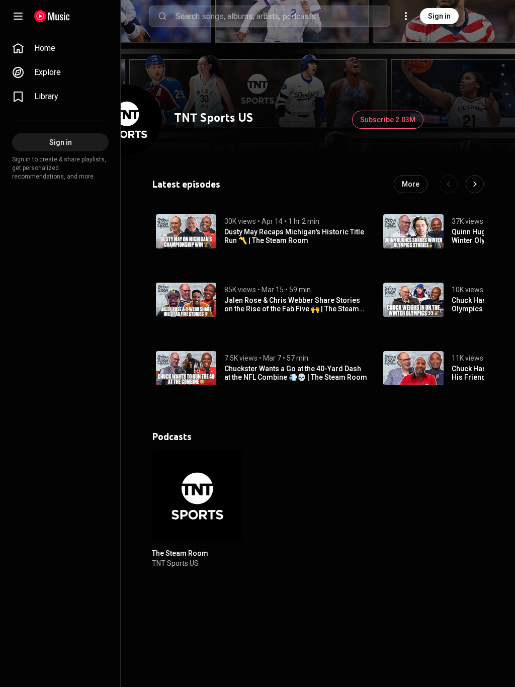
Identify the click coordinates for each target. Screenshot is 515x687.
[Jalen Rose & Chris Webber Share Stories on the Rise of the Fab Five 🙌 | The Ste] (186, 300)
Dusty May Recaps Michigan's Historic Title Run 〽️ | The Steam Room (294, 236)
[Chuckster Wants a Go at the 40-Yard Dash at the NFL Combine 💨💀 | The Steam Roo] (186, 368)
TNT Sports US (175, 563)
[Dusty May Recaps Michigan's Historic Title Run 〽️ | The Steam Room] (186, 231)
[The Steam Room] (197, 496)
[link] (60, 48)
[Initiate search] (162, 16)
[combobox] (283, 16)
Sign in (439, 16)
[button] (186, 231)
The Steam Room (180, 553)
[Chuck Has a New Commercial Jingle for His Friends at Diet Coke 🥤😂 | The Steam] (413, 368)
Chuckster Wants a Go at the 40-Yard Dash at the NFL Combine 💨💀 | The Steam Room (295, 373)
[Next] (474, 184)
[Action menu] (231, 464)
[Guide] (18, 16)
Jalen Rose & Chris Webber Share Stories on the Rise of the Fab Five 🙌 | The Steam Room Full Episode (292, 304)
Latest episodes (186, 184)
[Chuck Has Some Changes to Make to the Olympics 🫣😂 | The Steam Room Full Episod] (413, 300)
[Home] (52, 16)
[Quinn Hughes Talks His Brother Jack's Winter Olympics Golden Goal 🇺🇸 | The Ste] (413, 231)
